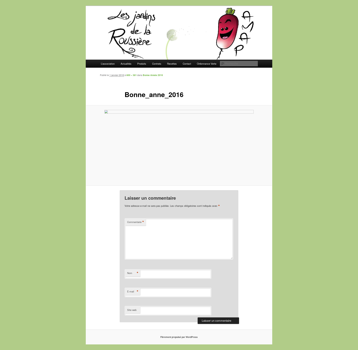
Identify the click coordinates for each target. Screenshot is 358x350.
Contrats (156, 63)
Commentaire (135, 222)
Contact (187, 63)
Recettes (172, 63)
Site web (131, 310)
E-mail (132, 291)
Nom (132, 273)
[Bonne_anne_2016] (179, 145)
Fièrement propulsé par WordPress (179, 337)
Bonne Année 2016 (153, 75)
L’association (108, 63)
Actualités (126, 63)
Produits (141, 63)
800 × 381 (131, 75)
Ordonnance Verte (206, 63)
